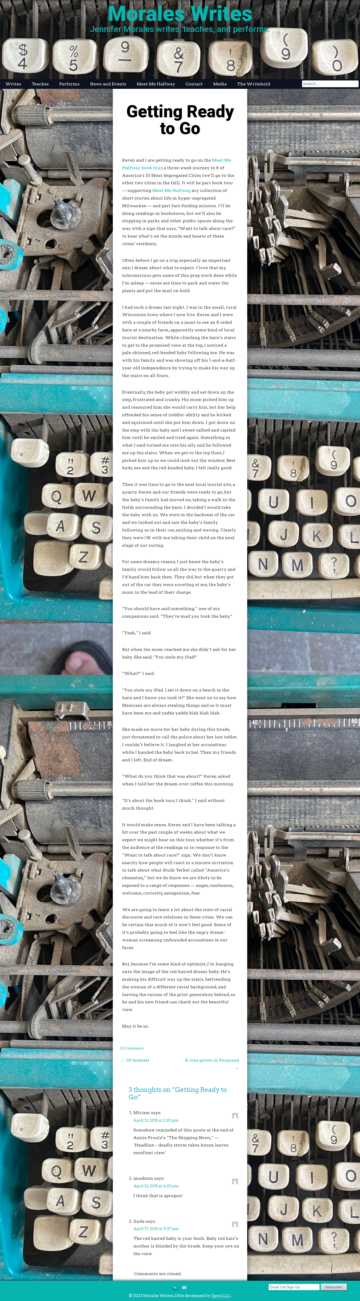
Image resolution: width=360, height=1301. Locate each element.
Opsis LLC (221, 1295)
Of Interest (135, 1060)
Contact (194, 83)
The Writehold (253, 83)
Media (220, 83)
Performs (69, 83)
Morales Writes (180, 13)
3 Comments (133, 1048)
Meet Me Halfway (156, 83)
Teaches (40, 83)
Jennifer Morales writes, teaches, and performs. (180, 29)
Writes (13, 83)
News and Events (108, 83)
